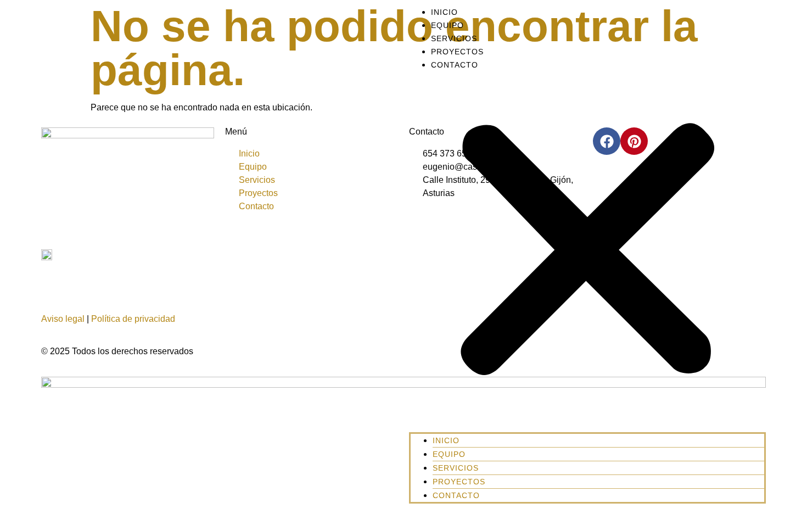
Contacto (454, 64)
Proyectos (457, 51)
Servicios (454, 38)
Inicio (444, 12)
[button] (587, 251)
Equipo (447, 25)
